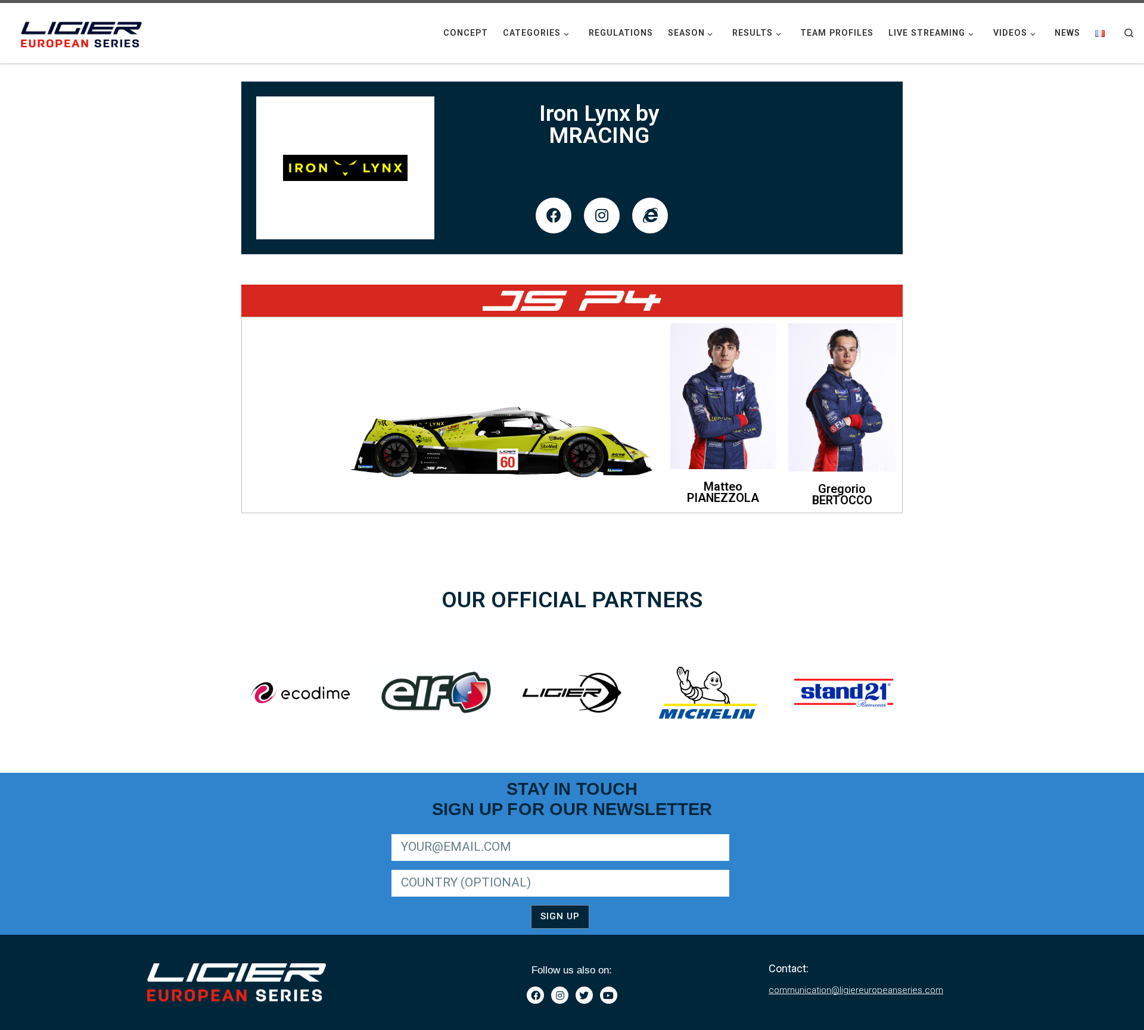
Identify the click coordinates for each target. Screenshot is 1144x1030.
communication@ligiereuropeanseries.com (856, 990)
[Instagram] (602, 215)
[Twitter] (584, 995)
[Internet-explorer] (650, 215)
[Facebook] (553, 215)
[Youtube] (608, 995)
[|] (83, 31)
